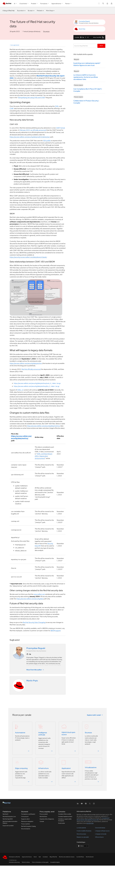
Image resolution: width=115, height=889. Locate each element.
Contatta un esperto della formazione (64, 819)
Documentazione (25, 828)
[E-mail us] (88, 37)
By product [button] (20, 10)
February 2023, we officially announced (33, 130)
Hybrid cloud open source (68, 733)
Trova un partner (25, 824)
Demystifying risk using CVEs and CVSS (31, 98)
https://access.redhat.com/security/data (30, 599)
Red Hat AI (5, 814)
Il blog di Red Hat (9, 11)
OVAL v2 (20, 390)
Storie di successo (81, 834)
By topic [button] (30, 10)
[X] (90, 804)
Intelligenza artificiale (42, 734)
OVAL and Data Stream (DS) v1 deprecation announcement (43, 456)
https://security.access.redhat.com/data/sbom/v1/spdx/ (28, 257)
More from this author (34, 670)
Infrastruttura (43, 768)
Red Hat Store (43, 816)
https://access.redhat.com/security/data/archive (26, 363)
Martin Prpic (82, 29)
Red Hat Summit (90, 857)
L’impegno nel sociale (100, 834)
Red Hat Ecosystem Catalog (28, 826)
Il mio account (24, 816)
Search (101, 45)
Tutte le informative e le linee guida (40, 862)
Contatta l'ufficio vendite (64, 814)
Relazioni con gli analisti (83, 837)
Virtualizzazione (90, 767)
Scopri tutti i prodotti (8, 825)
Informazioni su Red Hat (14, 857)
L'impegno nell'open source (102, 831)
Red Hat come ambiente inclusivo (66, 857)
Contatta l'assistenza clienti (65, 816)
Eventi (35, 857)
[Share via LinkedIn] (83, 37)
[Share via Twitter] (86, 37)
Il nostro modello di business (84, 831)
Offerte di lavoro (99, 837)
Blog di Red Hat (53, 857)
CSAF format (60, 128)
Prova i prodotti (44, 814)
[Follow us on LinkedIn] (30, 654)
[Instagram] (94, 804)
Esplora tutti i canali (94, 715)
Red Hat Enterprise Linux (9, 816)
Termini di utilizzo (26, 862)
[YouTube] (82, 804)
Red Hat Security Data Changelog (34, 622)
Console (42, 821)
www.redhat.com (39, 594)
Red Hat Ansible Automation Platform (10, 822)
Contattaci (45, 857)
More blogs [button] (49, 10)
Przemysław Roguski (84, 21)
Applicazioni (66, 768)
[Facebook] (86, 804)
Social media (61, 823)
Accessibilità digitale (55, 862)
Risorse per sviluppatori (27, 821)
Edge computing (21, 768)
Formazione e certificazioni (28, 814)
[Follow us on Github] (27, 654)
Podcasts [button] (39, 10)
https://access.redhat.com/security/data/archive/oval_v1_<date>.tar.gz (37, 383)
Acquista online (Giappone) (47, 819)
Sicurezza (46, 31)
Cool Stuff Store (80, 857)
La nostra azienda (81, 827)
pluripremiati (90, 823)
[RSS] (103, 37)
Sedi (40, 857)
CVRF (12, 108)
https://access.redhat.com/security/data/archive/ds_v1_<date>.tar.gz (36, 386)
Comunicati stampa (100, 827)
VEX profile (47, 141)
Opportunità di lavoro (27, 857)
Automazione (20, 733)
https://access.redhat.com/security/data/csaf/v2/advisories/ (30, 137)
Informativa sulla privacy (14, 862)
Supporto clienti (25, 819)
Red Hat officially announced (31, 369)
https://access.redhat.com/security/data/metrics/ (43, 426)
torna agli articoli (15, 45)
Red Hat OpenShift (8, 819)
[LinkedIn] (78, 804)
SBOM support (56, 631)
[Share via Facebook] (81, 37)
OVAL (57, 106)
